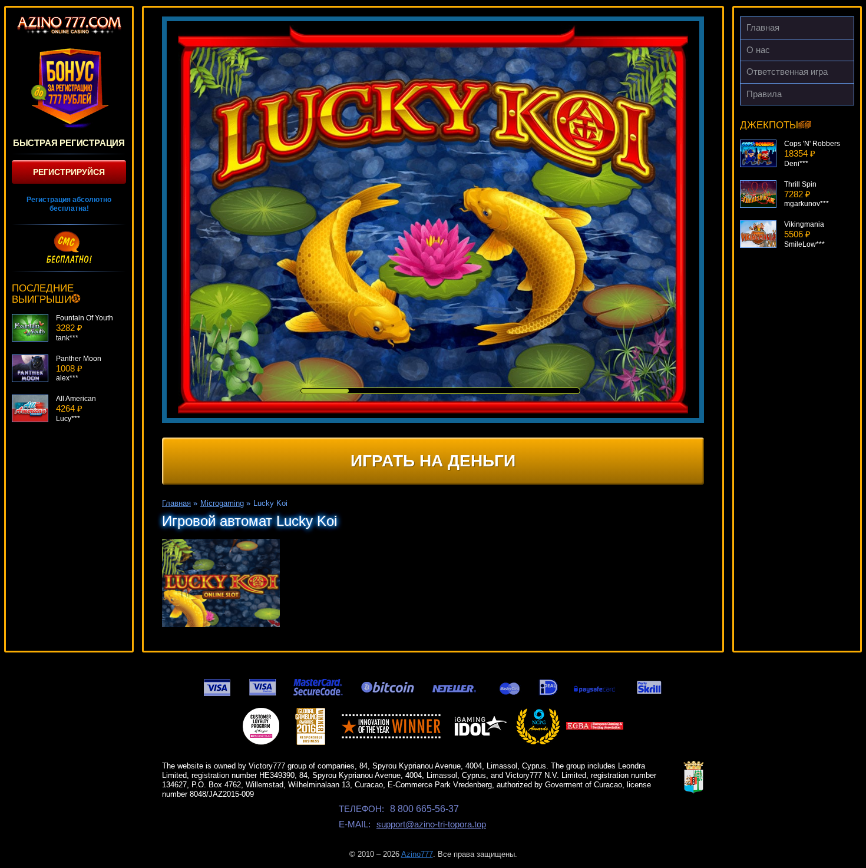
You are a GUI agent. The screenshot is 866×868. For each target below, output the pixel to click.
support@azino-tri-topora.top (431, 824)
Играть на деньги (433, 461)
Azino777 (417, 854)
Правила (764, 94)
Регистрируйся (69, 172)
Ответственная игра (787, 72)
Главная (762, 27)
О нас (758, 50)
